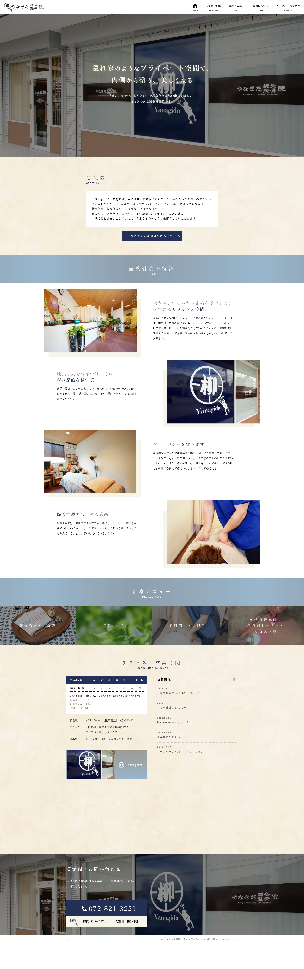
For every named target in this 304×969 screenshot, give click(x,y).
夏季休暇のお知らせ (170, 737)
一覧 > (234, 679)
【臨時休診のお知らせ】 (173, 707)
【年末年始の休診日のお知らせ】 (179, 693)
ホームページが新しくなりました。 (180, 751)
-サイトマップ (71, 939)
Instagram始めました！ (173, 722)
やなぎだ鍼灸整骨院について (152, 236)
